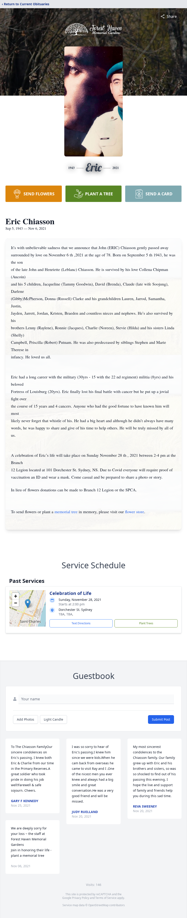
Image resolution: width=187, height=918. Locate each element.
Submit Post (161, 719)
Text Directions (81, 623)
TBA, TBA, (66, 614)
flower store (134, 511)
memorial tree (66, 511)
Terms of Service (106, 898)
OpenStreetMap (98, 905)
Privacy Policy (80, 898)
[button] (28, 603)
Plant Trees (146, 623)
